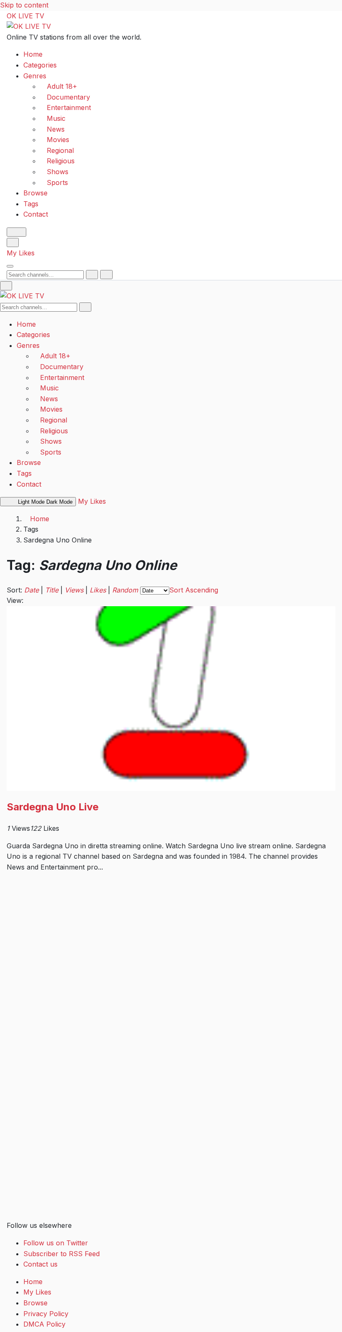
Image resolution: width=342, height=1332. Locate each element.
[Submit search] (92, 274)
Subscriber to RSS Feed (61, 1254)
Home (33, 54)
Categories (40, 65)
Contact (35, 214)
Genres (34, 76)
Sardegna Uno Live (52, 807)
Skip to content (24, 5)
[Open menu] (10, 266)
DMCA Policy (44, 1324)
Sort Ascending (193, 590)
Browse (35, 193)
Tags (30, 204)
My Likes (21, 253)
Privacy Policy (45, 1314)
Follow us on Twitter (55, 1243)
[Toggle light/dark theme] (16, 232)
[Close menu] (6, 285)
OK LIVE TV (25, 16)
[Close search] (106, 274)
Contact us (40, 1264)
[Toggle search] (13, 242)
